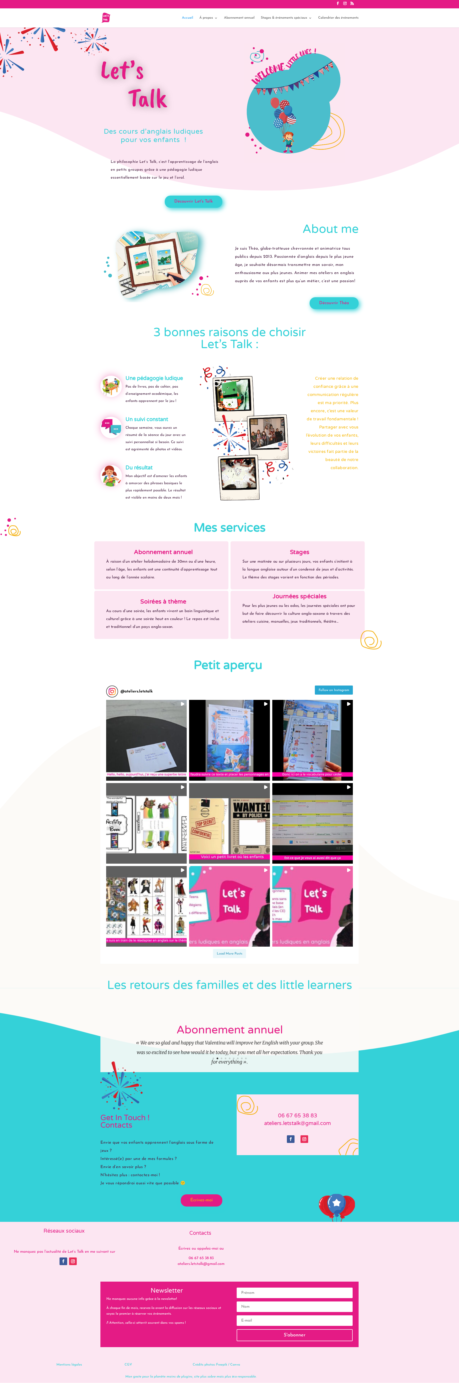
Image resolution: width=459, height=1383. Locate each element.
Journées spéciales (299, 596)
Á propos (206, 18)
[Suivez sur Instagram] (304, 1139)
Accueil (187, 18)
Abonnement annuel (239, 18)
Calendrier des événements (338, 18)
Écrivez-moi (201, 1200)
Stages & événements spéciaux (284, 18)
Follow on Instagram (334, 690)
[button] (146, 740)
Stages (299, 552)
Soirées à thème (163, 601)
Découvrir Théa (334, 303)
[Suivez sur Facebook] (291, 1139)
